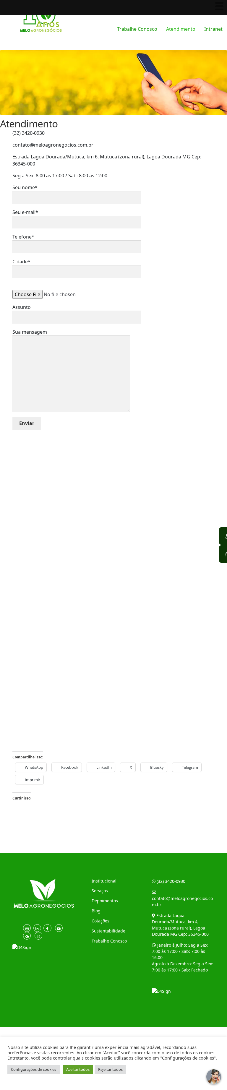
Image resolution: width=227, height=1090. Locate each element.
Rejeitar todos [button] (110, 1069)
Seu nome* (25, 187)
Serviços (100, 890)
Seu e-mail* (25, 212)
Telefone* (23, 236)
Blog (96, 911)
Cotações (100, 921)
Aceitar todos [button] (78, 1069)
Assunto (21, 307)
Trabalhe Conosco (137, 29)
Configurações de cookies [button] (33, 1069)
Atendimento (180, 29)
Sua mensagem (29, 332)
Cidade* (21, 261)
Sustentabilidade (108, 931)
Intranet (213, 29)
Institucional (104, 881)
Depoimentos (105, 901)
